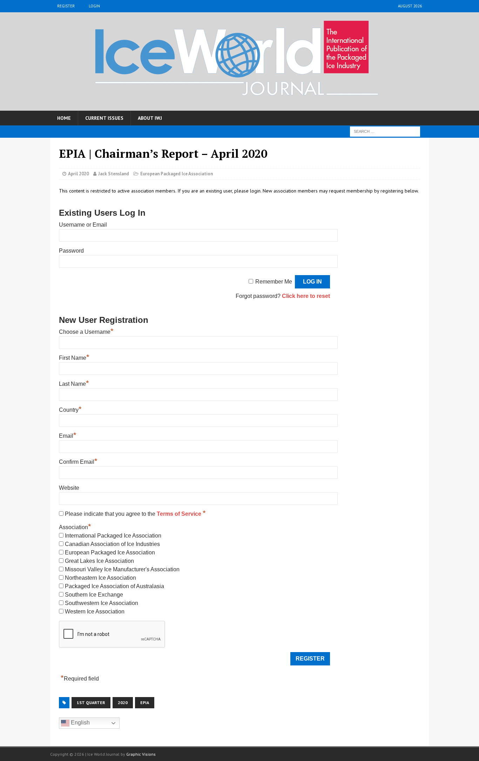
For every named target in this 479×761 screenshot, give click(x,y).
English (79, 723)
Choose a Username (86, 332)
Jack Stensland (113, 174)
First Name (74, 358)
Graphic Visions (141, 754)
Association (75, 527)
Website (69, 488)
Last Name (74, 384)
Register (66, 6)
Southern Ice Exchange (94, 595)
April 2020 (78, 174)
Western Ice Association (94, 611)
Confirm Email (78, 462)
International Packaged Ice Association (113, 536)
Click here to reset (306, 296)
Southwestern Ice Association (101, 603)
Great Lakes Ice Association (99, 561)
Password (71, 251)
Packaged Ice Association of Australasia (114, 586)
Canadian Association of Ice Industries (112, 544)
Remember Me (273, 282)
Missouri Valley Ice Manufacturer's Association (122, 569)
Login (94, 6)
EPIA (144, 702)
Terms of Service (180, 514)
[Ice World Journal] (239, 61)
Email (67, 436)
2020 (123, 702)
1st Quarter (91, 702)
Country (70, 410)
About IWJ (150, 118)
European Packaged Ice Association (176, 174)
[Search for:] (385, 131)
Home (64, 118)
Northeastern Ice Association (100, 578)
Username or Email (83, 225)
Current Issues (104, 118)
